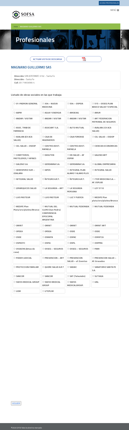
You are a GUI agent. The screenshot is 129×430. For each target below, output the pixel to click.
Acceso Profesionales (109, 3)
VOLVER (16, 403)
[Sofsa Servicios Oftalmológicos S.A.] (23, 14)
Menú (113, 10)
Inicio (16, 26)
